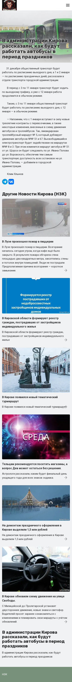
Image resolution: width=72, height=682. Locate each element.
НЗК (4, 674)
